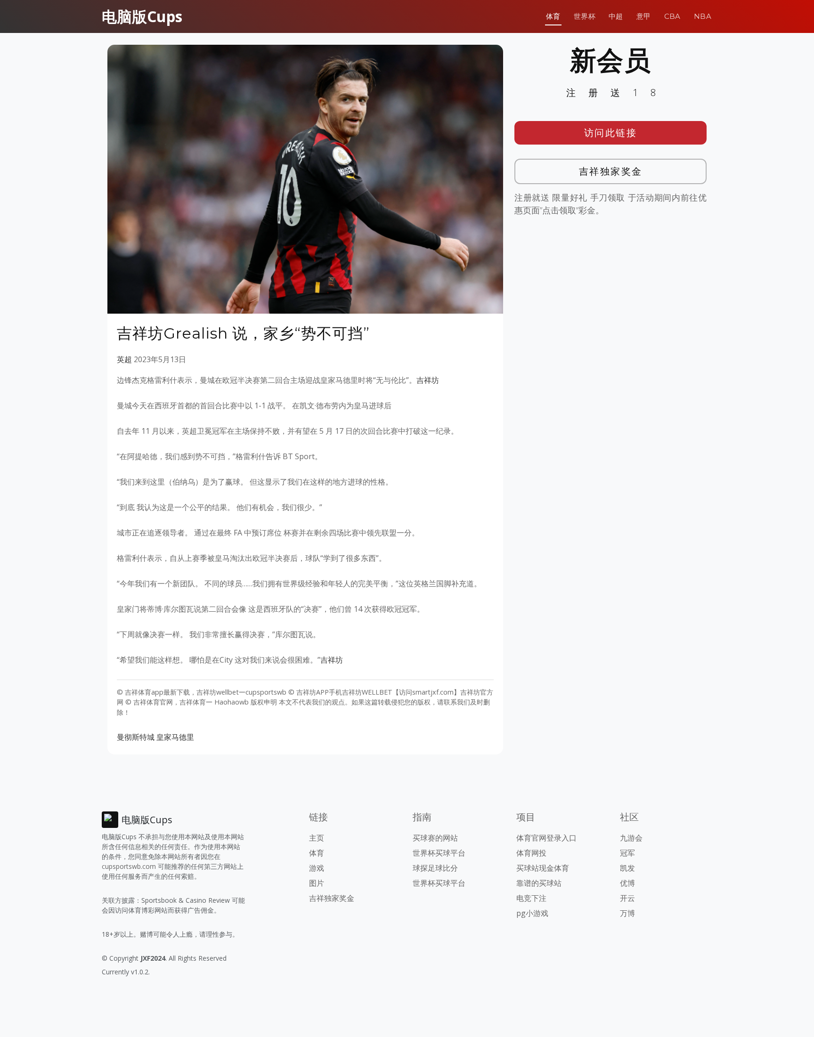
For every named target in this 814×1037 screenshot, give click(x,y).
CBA (672, 16)
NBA (702, 16)
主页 (316, 838)
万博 (627, 913)
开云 (627, 898)
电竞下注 (531, 898)
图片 (316, 883)
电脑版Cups (142, 16)
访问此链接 (610, 132)
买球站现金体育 (542, 868)
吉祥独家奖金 (611, 171)
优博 (627, 883)
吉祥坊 (427, 380)
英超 (124, 359)
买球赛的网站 (435, 838)
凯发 (627, 868)
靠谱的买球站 (539, 883)
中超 (616, 16)
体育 (553, 16)
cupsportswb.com (129, 866)
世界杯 (584, 16)
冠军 (627, 853)
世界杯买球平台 (439, 853)
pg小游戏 (532, 913)
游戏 (316, 868)
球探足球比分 (435, 868)
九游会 (631, 838)
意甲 (643, 16)
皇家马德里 (175, 737)
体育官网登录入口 (546, 838)
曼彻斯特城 (136, 737)
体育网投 (531, 853)
